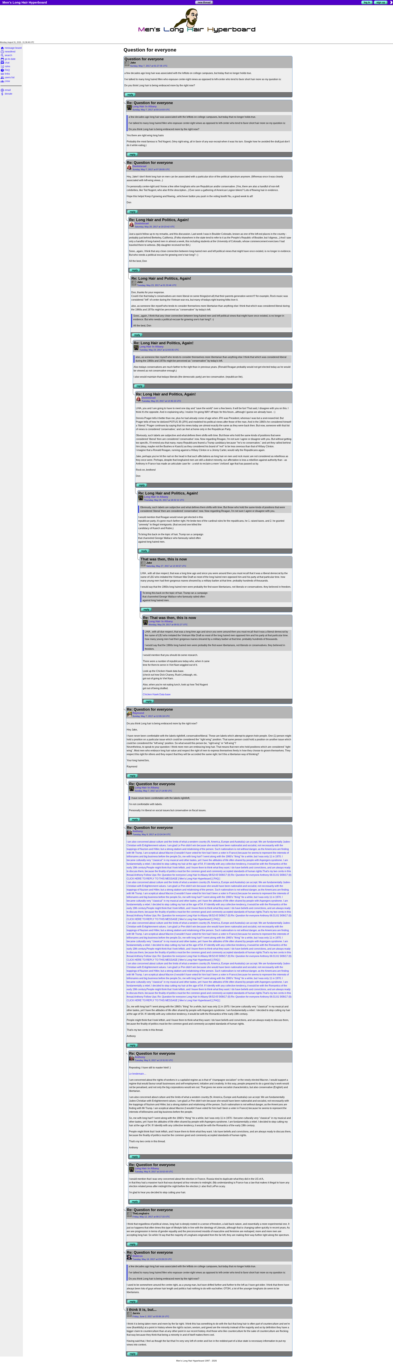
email (5, 90)
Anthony (137, 831)
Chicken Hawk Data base (157, 694)
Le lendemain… (137, 1073)
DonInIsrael (139, 166)
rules (5, 66)
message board (11, 48)
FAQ (5, 70)
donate (6, 93)
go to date (8, 59)
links (5, 73)
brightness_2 (391, 2)
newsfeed (7, 51)
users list (7, 77)
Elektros (137, 1256)
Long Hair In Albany (144, 106)
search (6, 55)
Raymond (138, 713)
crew (5, 81)
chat (4, 62)
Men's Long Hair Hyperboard (24, 2)
